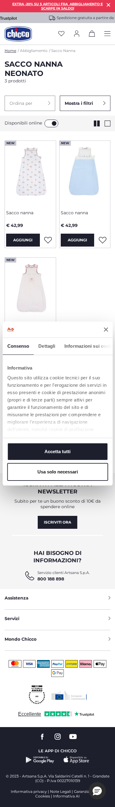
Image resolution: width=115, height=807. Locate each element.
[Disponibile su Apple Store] (76, 760)
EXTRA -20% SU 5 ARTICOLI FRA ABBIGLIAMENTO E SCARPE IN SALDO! (57, 6)
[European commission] (69, 695)
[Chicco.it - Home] (18, 34)
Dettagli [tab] (46, 346)
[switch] (51, 123)
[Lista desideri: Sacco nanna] (48, 240)
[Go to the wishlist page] (61, 34)
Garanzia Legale (88, 791)
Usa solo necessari (57, 471)
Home (10, 50)
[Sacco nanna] (30, 173)
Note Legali (60, 791)
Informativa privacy (29, 791)
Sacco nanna (19, 213)
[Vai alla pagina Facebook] (42, 737)
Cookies (42, 796)
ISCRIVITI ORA (57, 522)
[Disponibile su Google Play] (40, 760)
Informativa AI (66, 796)
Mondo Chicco (20, 639)
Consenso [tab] (18, 346)
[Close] (108, 5)
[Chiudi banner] (106, 329)
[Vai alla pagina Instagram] (57, 737)
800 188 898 (50, 579)
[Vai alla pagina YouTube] (73, 737)
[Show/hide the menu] (107, 34)
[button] (30, 103)
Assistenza (17, 598)
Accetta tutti (57, 451)
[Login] (77, 34)
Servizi (12, 618)
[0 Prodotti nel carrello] (92, 35)
